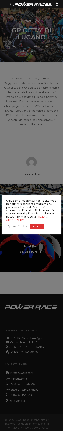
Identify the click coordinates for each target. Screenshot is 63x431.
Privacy (41, 216)
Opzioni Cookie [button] (17, 226)
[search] (12, 4)
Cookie (10, 219)
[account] (49, 4)
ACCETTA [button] (37, 226)
